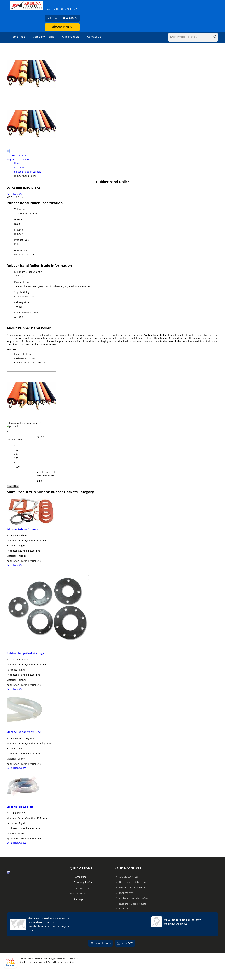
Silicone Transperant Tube (24, 732)
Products (19, 167)
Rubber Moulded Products (132, 903)
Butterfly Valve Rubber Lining (134, 882)
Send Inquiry (64, 27)
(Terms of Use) (73, 958)
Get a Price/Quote (16, 194)
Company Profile (43, 36)
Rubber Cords (126, 892)
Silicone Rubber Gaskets (27, 171)
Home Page (18, 36)
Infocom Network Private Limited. (61, 962)
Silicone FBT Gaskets (20, 807)
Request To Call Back (18, 159)
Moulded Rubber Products (132, 887)
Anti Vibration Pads (129, 876)
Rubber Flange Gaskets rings (25, 653)
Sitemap (78, 899)
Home (17, 163)
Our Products (70, 36)
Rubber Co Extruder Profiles (133, 898)
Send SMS (127, 943)
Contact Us (94, 36)
